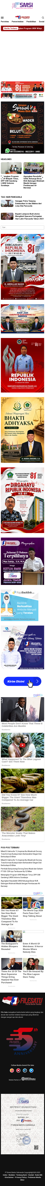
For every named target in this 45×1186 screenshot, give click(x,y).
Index (5, 1175)
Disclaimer (9, 1177)
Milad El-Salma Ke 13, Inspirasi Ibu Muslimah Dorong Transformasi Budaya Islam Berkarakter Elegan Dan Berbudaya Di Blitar (33, 183)
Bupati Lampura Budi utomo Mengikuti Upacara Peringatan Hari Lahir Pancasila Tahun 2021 (29, 216)
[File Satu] (22, 17)
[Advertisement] (22, 55)
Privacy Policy (21, 1177)
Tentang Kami (21, 1175)
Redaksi (12, 1175)
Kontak (31, 1175)
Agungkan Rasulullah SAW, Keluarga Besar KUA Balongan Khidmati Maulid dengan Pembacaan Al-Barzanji (11, 182)
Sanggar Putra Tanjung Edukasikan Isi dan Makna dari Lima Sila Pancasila (28, 203)
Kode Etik (38, 1175)
